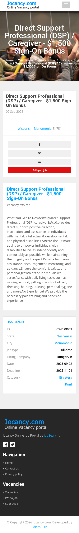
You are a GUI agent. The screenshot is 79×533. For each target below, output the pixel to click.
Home (9, 60)
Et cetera (66, 60)
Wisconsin (25, 60)
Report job (41, 170)
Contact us (12, 468)
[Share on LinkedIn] (39, 162)
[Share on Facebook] (39, 144)
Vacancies (11, 492)
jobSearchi (51, 435)
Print (68, 384)
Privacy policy (13, 474)
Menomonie (46, 60)
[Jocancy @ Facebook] (5, 444)
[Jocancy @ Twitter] (12, 444)
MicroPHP (39, 527)
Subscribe (11, 503)
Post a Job (11, 498)
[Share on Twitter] (39, 153)
